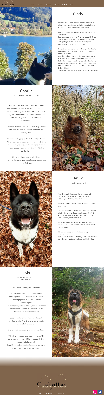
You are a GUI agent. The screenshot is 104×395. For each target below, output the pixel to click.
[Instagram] (95, 392)
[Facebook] (100, 392)
